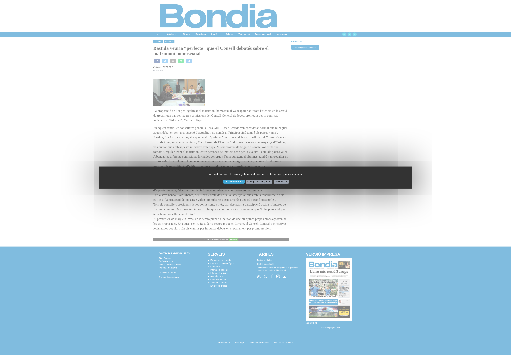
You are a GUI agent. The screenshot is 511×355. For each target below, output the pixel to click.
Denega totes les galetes (259, 181)
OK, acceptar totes (234, 181)
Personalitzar (281, 181)
